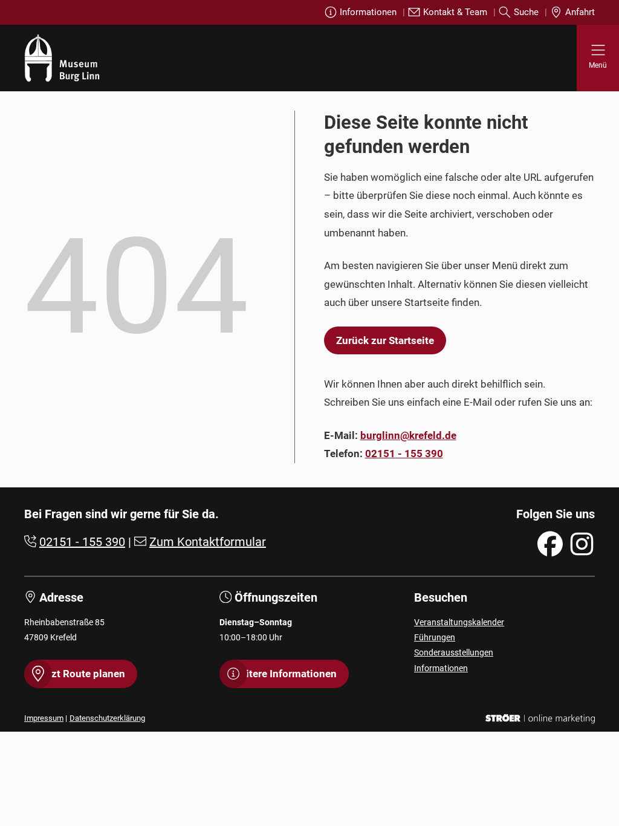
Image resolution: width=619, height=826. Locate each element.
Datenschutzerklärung (107, 718)
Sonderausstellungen (453, 652)
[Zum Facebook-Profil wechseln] (550, 544)
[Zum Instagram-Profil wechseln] (582, 544)
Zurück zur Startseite (385, 340)
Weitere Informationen (284, 674)
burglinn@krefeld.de (408, 435)
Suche (526, 12)
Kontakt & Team (455, 12)
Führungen (434, 637)
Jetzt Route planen (80, 674)
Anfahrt (580, 12)
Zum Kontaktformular (207, 542)
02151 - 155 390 (404, 453)
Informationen (368, 12)
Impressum (43, 718)
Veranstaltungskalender (459, 622)
